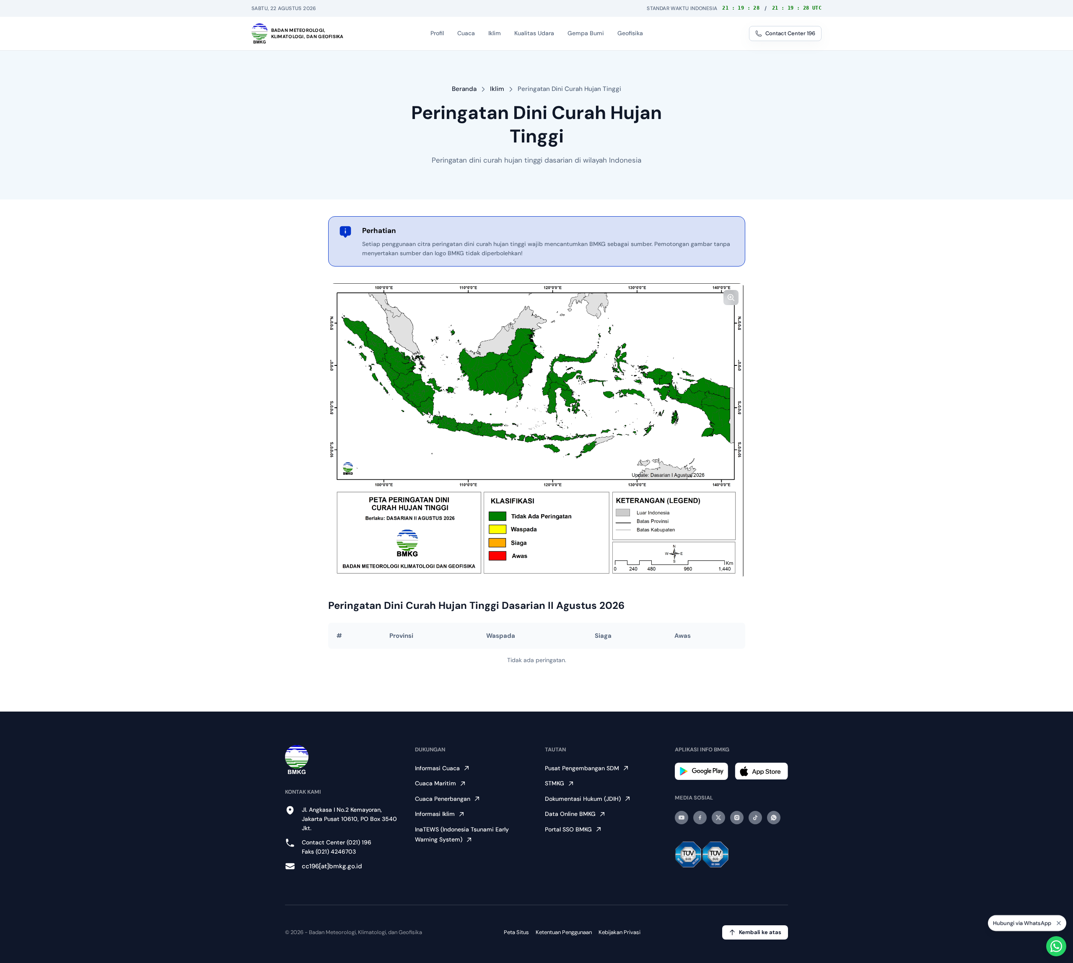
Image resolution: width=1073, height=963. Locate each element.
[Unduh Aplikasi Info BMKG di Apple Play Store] (761, 771)
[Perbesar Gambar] (731, 297)
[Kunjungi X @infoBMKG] (718, 817)
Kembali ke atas (760, 932)
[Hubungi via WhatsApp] (1056, 946)
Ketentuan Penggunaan (564, 932)
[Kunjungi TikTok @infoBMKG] (755, 817)
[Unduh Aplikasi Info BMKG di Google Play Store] (701, 771)
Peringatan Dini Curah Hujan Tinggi (569, 89)
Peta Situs (516, 932)
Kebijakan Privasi (619, 932)
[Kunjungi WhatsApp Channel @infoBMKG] (773, 817)
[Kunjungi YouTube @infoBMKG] (681, 817)
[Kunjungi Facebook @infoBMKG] (700, 817)
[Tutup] (1059, 921)
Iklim (497, 89)
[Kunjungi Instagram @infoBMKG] (737, 817)
